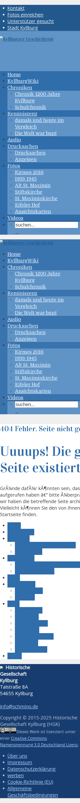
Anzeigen (26, 159)
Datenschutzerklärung (31, 769)
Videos (15, 218)
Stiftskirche (28, 192)
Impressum (19, 762)
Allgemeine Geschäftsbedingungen (32, 791)
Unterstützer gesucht (30, 21)
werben (15, 775)
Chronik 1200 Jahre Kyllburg (45, 545)
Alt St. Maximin (33, 185)
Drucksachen (22, 146)
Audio (14, 139)
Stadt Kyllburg (22, 27)
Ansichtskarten (33, 211)
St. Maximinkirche (36, 198)
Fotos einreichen (25, 14)
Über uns (17, 756)
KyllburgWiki (23, 81)
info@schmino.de (19, 706)
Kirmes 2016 (29, 172)
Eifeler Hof (27, 205)
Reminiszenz (22, 113)
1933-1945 (26, 179)
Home (14, 74)
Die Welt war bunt (36, 133)
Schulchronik (30, 107)
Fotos (13, 166)
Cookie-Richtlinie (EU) (30, 782)
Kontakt (16, 8)
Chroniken (19, 87)
